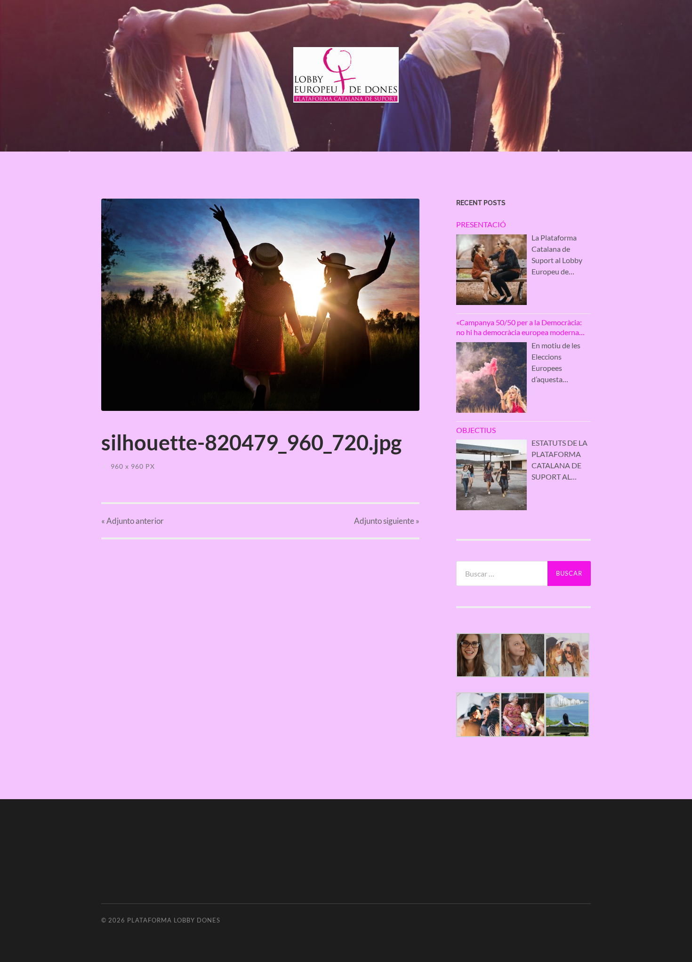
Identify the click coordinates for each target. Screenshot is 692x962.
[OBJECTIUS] (491, 475)
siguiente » (386, 521)
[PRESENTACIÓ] (491, 269)
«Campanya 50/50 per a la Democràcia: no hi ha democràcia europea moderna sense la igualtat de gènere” (519, 327)
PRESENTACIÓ (481, 224)
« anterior (132, 521)
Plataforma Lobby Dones (173, 920)
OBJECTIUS (476, 429)
